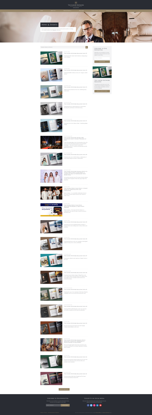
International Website (53, 412)
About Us (53, 10)
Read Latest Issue (102, 91)
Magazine (81, 10)
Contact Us (109, 10)
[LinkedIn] (97, 405)
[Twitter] (91, 405)
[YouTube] (100, 405)
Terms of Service (106, 412)
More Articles (64, 389)
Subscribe (102, 61)
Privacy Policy (43, 412)
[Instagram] (94, 405)
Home (41, 10)
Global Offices (94, 10)
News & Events (67, 10)
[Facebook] (88, 405)
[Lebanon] (76, 4)
